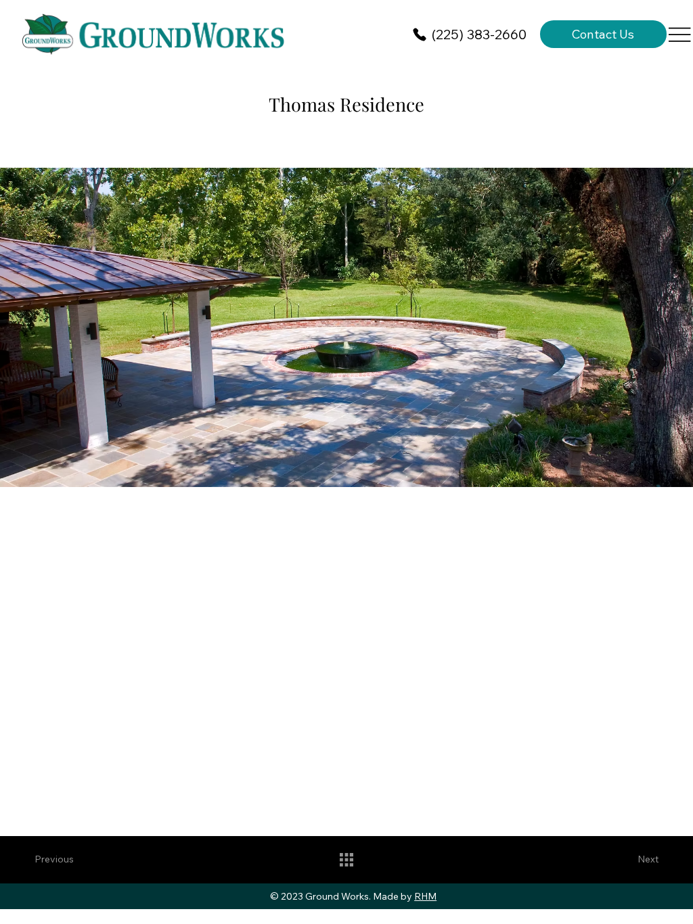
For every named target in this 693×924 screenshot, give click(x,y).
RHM (425, 896)
